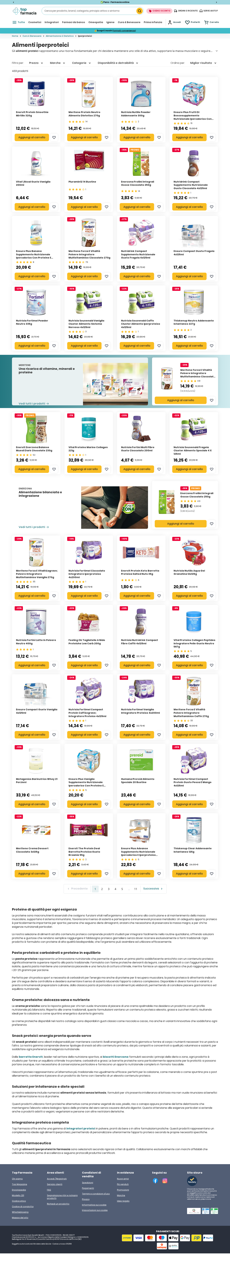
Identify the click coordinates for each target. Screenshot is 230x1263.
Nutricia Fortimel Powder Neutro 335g (32, 322)
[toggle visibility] (216, 51)
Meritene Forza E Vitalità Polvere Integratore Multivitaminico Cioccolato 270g (197, 375)
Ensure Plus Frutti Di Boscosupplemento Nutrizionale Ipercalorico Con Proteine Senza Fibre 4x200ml (193, 117)
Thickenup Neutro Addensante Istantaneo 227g (194, 322)
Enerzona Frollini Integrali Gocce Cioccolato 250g (196, 495)
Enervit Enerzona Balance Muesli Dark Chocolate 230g (34, 449)
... (129, 889)
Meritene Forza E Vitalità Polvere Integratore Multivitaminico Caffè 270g (191, 713)
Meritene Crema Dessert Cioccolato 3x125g (32, 850)
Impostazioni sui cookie (95, 1210)
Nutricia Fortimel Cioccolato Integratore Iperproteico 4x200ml (87, 574)
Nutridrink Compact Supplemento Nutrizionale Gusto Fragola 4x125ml (138, 254)
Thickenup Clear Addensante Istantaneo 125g (193, 850)
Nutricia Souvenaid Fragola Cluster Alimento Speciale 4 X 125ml (193, 451)
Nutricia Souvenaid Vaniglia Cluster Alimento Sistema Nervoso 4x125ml (86, 324)
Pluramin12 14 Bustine (82, 181)
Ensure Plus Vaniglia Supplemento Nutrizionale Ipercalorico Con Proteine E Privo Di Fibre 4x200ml (86, 784)
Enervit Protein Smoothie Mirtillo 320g (32, 113)
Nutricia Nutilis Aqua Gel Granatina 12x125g (189, 572)
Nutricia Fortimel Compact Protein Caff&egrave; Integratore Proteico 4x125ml (87, 713)
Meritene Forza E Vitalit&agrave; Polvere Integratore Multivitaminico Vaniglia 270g (37, 574)
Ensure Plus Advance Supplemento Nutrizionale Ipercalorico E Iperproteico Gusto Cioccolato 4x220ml (138, 853)
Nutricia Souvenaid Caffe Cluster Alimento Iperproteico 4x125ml (140, 324)
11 (135, 889)
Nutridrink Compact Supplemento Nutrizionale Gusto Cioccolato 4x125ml (191, 185)
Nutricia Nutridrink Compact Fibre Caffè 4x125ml (139, 641)
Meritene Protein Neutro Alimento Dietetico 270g (84, 113)
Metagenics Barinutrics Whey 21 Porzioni (36, 780)
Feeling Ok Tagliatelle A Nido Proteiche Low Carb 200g (87, 641)
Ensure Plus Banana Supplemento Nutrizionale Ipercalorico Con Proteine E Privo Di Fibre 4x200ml (33, 256)
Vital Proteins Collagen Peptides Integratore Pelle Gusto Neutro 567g (194, 643)
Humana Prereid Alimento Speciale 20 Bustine (137, 780)
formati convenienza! (124, 30)
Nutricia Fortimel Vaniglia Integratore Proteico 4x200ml (140, 711)
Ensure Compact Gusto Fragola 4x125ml (194, 252)
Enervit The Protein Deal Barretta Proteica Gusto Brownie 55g (84, 852)
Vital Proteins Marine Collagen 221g (88, 449)
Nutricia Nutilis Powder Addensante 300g (136, 113)
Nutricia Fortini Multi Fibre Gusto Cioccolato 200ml (137, 449)
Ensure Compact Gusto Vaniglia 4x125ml (36, 711)
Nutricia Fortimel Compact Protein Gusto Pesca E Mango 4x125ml (192, 782)
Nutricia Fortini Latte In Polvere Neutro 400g (36, 641)
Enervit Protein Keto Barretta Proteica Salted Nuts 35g (140, 572)
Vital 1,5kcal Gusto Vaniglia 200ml (33, 183)
